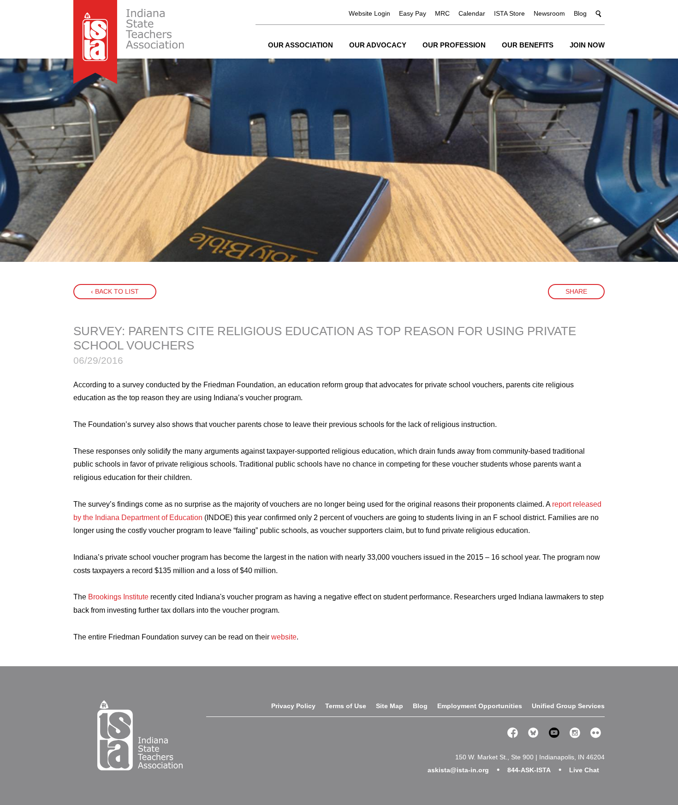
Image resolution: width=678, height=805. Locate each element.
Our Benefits (527, 45)
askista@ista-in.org (458, 770)
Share (576, 291)
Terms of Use (345, 706)
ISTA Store (509, 13)
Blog (580, 13)
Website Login (369, 13)
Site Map (389, 706)
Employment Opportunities (479, 706)
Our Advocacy (377, 45)
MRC (442, 13)
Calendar (471, 13)
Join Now (587, 45)
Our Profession (454, 45)
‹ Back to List (115, 291)
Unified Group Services (568, 706)
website (284, 637)
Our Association (300, 45)
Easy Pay (412, 13)
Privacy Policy (293, 706)
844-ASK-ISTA (529, 770)
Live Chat (584, 770)
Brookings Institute (118, 597)
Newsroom (549, 13)
